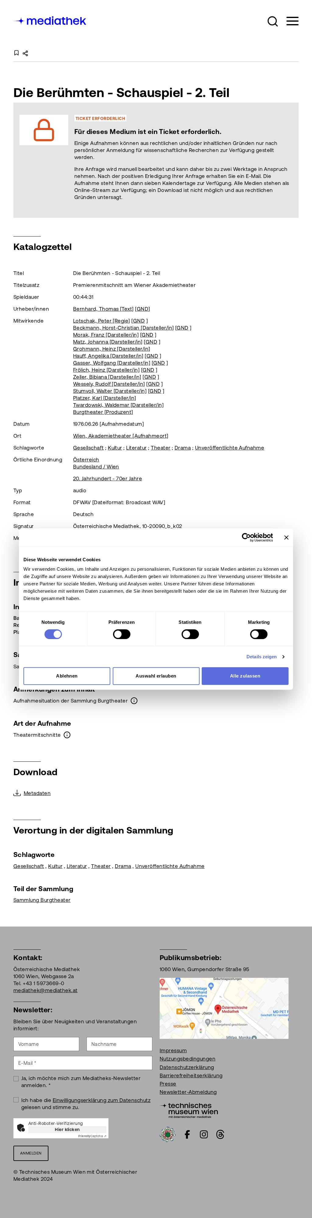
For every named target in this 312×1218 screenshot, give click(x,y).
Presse (168, 1084)
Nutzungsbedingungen (187, 1059)
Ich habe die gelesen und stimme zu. (86, 1103)
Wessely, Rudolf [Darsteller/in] (109, 384)
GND (142, 309)
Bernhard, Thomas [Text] (103, 309)
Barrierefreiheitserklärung (191, 1075)
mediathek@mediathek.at (45, 990)
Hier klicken (67, 1129)
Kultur (115, 448)
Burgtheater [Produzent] (103, 412)
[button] (273, 21)
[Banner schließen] (286, 537)
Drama (183, 448)
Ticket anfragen (116, 160)
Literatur (136, 448)
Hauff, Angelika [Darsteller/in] (108, 356)
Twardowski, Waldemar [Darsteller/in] (118, 405)
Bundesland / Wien (96, 467)
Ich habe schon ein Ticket (186, 160)
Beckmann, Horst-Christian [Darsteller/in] (123, 328)
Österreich (86, 460)
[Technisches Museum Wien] (189, 1110)
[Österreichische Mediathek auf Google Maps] (224, 1008)
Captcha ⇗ (92, 1136)
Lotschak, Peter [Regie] (101, 321)
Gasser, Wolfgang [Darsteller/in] (111, 363)
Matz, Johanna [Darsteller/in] (108, 342)
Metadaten (37, 793)
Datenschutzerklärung (187, 1067)
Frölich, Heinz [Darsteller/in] (106, 370)
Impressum (173, 1050)
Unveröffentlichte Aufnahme (229, 448)
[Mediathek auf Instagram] (203, 1134)
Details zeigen (261, 656)
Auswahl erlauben (156, 675)
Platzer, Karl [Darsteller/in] (104, 398)
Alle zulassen (245, 675)
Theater (160, 448)
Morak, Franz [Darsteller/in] (106, 335)
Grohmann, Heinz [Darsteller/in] (111, 349)
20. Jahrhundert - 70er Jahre (107, 478)
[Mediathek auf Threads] (220, 1134)
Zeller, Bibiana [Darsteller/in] (107, 377)
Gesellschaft (88, 448)
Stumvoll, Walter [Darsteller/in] (110, 391)
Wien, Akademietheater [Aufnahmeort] (120, 436)
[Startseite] (50, 20)
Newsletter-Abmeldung (188, 1092)
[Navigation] (289, 21)
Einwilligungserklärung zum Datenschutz (102, 1100)
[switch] (121, 634)
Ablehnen (67, 675)
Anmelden (31, 1153)
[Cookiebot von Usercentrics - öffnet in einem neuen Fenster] (246, 537)
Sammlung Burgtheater (42, 900)
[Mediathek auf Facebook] (187, 1134)
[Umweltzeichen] (168, 1134)
